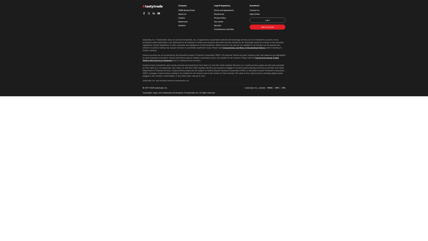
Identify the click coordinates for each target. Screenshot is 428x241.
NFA (283, 88)
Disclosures (219, 14)
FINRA (269, 88)
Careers (181, 18)
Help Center (255, 14)
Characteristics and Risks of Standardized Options (244, 48)
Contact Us (254, 10)
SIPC (277, 88)
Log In (267, 20)
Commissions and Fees (224, 29)
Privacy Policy (220, 18)
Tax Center (218, 22)
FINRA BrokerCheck (186, 10)
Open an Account (267, 27)
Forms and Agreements (224, 10)
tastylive (182, 25)
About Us (182, 14)
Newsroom (183, 22)
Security (217, 25)
